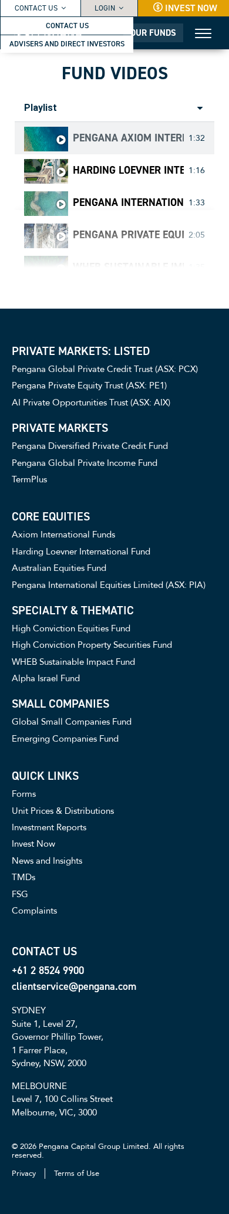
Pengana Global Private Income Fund (84, 463)
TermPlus (29, 479)
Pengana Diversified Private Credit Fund (90, 446)
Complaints (34, 911)
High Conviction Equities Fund (71, 628)
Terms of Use (76, 1173)
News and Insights (47, 861)
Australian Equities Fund (59, 568)
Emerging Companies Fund (65, 739)
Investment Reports (49, 827)
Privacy (24, 1173)
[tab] (114, 138)
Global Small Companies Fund (72, 722)
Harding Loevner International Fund (128, 170)
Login (105, 8)
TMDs (23, 877)
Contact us (36, 8)
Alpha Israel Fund (46, 678)
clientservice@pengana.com (74, 986)
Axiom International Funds (63, 534)
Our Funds (153, 33)
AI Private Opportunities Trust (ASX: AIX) (91, 402)
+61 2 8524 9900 (48, 970)
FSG (20, 894)
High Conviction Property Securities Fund (92, 645)
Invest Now (191, 8)
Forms (24, 794)
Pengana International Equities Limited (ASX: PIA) (128, 203)
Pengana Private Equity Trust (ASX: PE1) (128, 235)
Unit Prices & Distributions (63, 811)
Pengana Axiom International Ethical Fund (128, 138)
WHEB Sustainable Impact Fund (128, 267)
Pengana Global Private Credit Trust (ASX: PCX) (105, 369)
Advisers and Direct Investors (66, 44)
